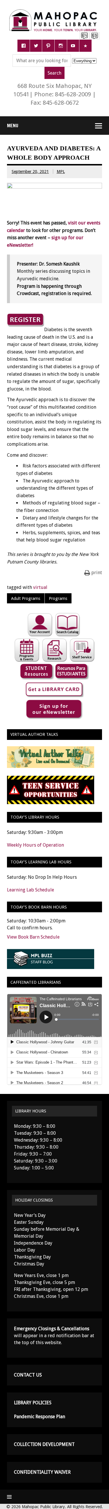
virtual (40, 587)
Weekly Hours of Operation (35, 845)
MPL (61, 171)
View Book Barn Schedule (33, 937)
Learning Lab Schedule (30, 890)
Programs (58, 598)
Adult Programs (25, 598)
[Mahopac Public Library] (54, 11)
